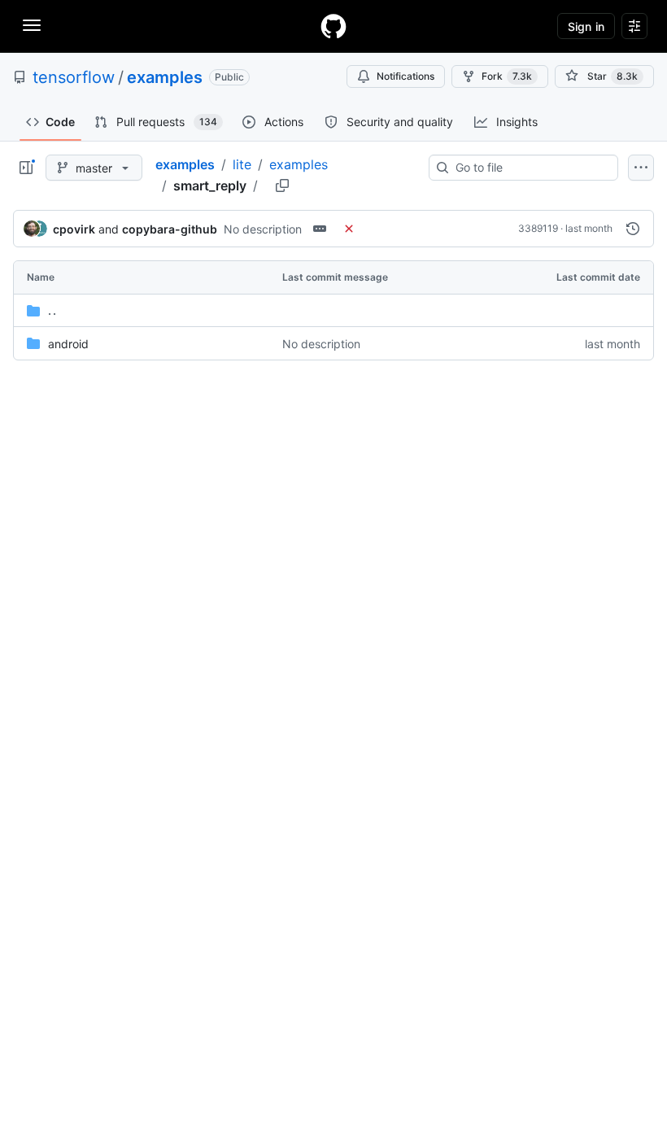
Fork (507, 76)
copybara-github (169, 229)
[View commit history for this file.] (633, 228)
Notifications (405, 76)
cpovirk (74, 229)
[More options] (641, 168)
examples (165, 77)
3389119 (538, 228)
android (68, 344)
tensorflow (74, 77)
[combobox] (530, 167)
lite (242, 164)
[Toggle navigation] (32, 25)
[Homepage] (333, 26)
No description (263, 229)
